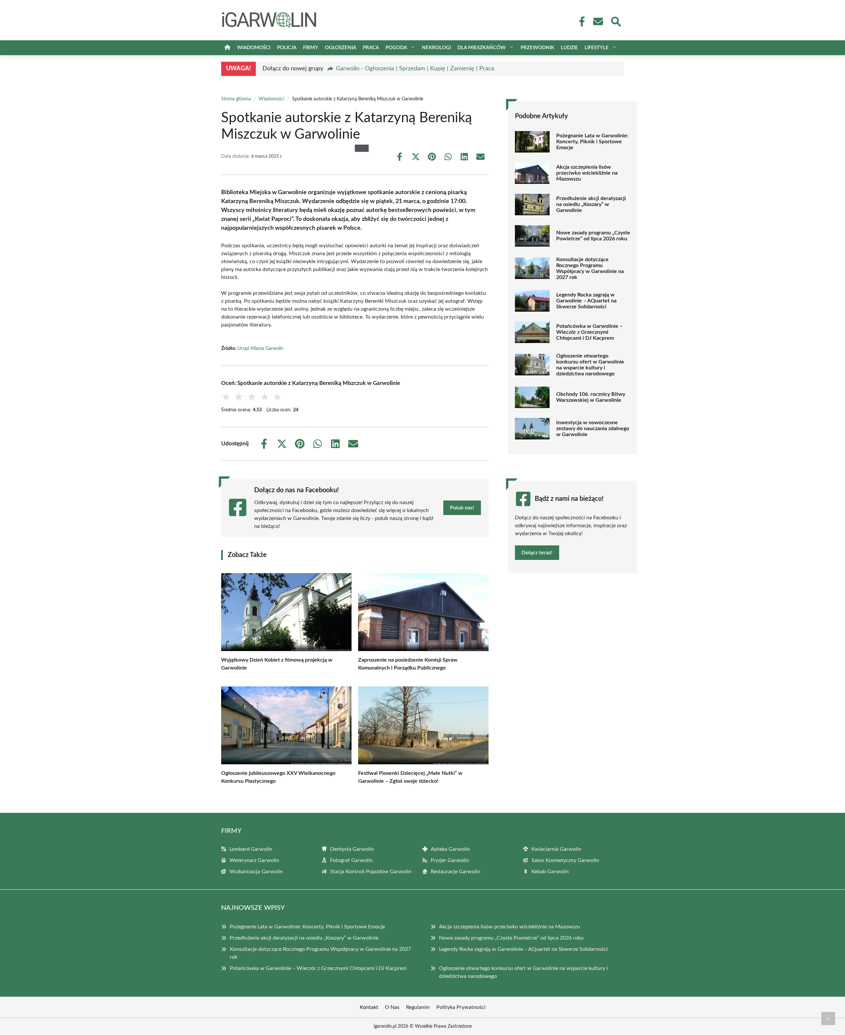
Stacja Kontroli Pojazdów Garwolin (370, 871)
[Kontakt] (598, 21)
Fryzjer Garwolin (450, 860)
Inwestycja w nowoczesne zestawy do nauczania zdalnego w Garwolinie (592, 428)
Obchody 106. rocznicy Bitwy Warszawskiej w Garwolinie (590, 397)
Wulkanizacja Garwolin (256, 871)
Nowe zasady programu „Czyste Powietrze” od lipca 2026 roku (593, 235)
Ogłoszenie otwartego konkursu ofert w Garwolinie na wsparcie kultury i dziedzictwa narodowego (590, 364)
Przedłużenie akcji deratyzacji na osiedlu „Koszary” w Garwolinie (591, 204)
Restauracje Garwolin (455, 871)
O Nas (392, 1007)
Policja (286, 47)
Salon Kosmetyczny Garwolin (565, 860)
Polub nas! (462, 507)
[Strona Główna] (227, 47)
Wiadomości (253, 47)
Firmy (310, 47)
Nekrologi (436, 47)
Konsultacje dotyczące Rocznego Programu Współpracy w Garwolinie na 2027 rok (590, 268)
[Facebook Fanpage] (580, 21)
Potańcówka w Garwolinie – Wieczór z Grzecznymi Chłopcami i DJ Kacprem (589, 332)
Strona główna (236, 99)
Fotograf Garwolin (351, 860)
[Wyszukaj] (615, 21)
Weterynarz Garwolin (254, 860)
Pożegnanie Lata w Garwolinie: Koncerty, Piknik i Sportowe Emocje (592, 141)
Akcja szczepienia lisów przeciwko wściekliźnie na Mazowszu (587, 173)
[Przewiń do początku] (828, 1018)
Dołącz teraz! (537, 552)
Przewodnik (537, 47)
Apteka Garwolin (450, 849)
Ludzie (569, 47)
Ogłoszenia (340, 47)
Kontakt (369, 1007)
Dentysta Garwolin (352, 849)
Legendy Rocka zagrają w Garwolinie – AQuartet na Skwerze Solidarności (586, 300)
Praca (371, 47)
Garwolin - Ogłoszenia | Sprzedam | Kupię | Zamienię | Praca (415, 69)
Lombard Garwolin (250, 849)
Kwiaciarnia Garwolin (556, 849)
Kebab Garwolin (550, 871)
